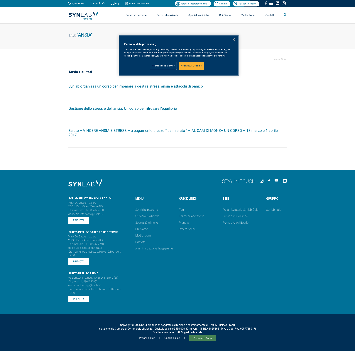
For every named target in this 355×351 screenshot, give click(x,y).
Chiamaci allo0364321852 (83, 281)
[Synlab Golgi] (83, 19)
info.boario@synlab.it (91, 214)
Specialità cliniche (198, 15)
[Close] (234, 39)
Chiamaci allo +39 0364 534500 (86, 210)
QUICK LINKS (188, 198)
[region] (179, 55)
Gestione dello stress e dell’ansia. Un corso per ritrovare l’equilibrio (122, 108)
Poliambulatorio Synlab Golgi (241, 209)
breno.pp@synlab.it (91, 285)
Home (276, 59)
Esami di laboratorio (139, 3)
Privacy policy (147, 338)
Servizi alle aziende (147, 216)
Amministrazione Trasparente (154, 248)
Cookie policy (172, 338)
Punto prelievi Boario (235, 222)
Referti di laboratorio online (193, 3)
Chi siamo (141, 229)
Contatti (270, 15)
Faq (117, 3)
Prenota (223, 3)
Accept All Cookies (191, 65)
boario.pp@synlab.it (91, 247)
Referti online (187, 229)
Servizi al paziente (146, 209)
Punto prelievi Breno (235, 216)
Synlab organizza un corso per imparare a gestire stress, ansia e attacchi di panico (135, 86)
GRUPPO (272, 198)
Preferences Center (203, 338)
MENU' (139, 198)
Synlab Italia (78, 3)
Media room (143, 235)
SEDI (226, 198)
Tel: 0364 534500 (247, 3)
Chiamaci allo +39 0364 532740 (86, 244)
